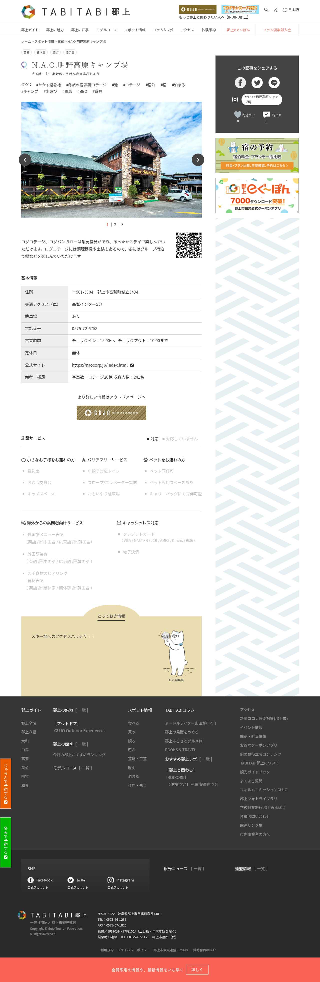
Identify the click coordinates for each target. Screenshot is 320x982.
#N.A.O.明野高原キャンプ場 (261, 99)
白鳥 (25, 749)
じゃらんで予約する (6, 781)
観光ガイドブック (255, 771)
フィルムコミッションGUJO (264, 789)
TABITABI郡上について (259, 762)
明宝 (25, 776)
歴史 (132, 767)
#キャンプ (29, 91)
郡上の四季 (80, 29)
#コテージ (131, 84)
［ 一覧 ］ (197, 868)
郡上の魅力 (55, 29)
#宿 (163, 84)
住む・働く (137, 785)
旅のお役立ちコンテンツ (260, 754)
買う (132, 731)
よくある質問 (251, 780)
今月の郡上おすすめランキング (79, 754)
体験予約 (209, 29)
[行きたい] (238, 114)
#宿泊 (150, 84)
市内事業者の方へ (255, 834)
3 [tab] (123, 224)
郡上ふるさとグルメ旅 (183, 740)
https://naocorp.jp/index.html (100, 365)
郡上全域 (28, 723)
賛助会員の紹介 (204, 949)
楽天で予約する (6, 840)
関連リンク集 (251, 825)
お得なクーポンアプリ (259, 745)
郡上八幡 (28, 731)
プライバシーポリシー (133, 949)
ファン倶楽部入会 (277, 29)
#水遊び (50, 91)
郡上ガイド (30, 29)
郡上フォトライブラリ (259, 798)
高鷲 (61, 41)
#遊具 (97, 91)
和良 (25, 785)
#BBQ (82, 91)
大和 (25, 740)
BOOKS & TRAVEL (180, 749)
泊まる (70, 52)
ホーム (26, 41)
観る (132, 740)
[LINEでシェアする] (274, 82)
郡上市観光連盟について (171, 949)
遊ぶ (55, 52)
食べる (41, 52)
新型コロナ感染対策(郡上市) (264, 718)
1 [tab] (107, 224)
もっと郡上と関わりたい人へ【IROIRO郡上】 (214, 17)
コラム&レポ (163, 29)
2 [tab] (115, 224)
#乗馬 (67, 91)
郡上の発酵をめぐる (182, 731)
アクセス (187, 29)
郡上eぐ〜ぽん (238, 29)
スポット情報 (135, 29)
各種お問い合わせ (255, 816)
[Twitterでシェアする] (257, 82)
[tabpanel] (111, 160)
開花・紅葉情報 (253, 736)
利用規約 (107, 949)
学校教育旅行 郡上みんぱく (263, 807)
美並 (25, 767)
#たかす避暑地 (48, 84)
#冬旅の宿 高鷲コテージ (86, 84)
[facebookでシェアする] (240, 82)
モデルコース (106, 29)
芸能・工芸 (137, 758)
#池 (115, 84)
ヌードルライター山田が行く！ (191, 723)
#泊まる (178, 84)
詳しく (197, 969)
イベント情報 (251, 727)
